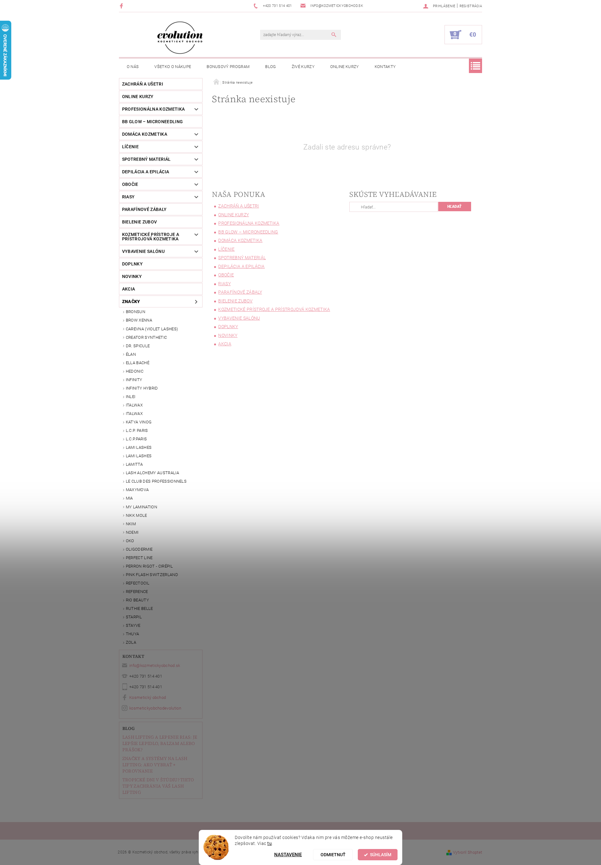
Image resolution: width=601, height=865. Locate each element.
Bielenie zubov (139, 221)
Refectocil (137, 583)
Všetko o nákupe (172, 66)
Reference (137, 591)
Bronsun (135, 311)
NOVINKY (132, 276)
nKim (131, 524)
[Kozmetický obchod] (180, 37)
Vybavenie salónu (143, 251)
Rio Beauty (137, 600)
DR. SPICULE (138, 345)
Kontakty (385, 66)
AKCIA (128, 288)
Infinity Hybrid (142, 388)
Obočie (130, 184)
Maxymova (137, 489)
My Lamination (141, 507)
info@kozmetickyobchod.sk (154, 665)
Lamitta (134, 464)
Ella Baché (137, 362)
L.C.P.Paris (136, 439)
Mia (129, 498)
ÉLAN (131, 354)
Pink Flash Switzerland (152, 574)
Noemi (132, 532)
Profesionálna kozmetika (153, 109)
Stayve (133, 625)
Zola (131, 642)
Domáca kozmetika (144, 134)
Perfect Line (139, 557)
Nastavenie (288, 854)
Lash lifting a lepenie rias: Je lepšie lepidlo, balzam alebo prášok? (160, 743)
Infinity (134, 379)
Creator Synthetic (146, 337)
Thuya (132, 634)
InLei (131, 396)
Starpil (134, 617)
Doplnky (132, 263)
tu (269, 843)
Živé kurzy (303, 66)
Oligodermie (139, 549)
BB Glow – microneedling (152, 121)
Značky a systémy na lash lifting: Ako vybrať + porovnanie (154, 764)
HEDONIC (134, 371)
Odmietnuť (333, 854)
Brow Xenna (139, 320)
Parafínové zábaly (144, 209)
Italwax (134, 413)
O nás (133, 66)
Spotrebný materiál (146, 159)
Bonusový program (228, 66)
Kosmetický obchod (147, 697)
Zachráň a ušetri (142, 83)
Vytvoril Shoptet (467, 852)
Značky (131, 301)
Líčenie (130, 146)
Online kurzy (344, 66)
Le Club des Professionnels (156, 481)
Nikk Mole (136, 515)
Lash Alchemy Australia (152, 472)
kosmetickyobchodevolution (155, 708)
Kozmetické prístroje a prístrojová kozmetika (150, 236)
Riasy (128, 196)
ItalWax (134, 405)
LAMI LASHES (139, 447)
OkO (130, 540)
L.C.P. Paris (137, 430)
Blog (270, 66)
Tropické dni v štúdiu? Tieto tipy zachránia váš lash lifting (158, 786)
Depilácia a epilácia (145, 171)
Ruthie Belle (139, 608)
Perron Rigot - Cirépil (149, 566)
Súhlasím (380, 854)
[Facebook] (122, 5)
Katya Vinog (139, 422)
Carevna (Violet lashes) (152, 329)
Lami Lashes (139, 455)
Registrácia (471, 6)
